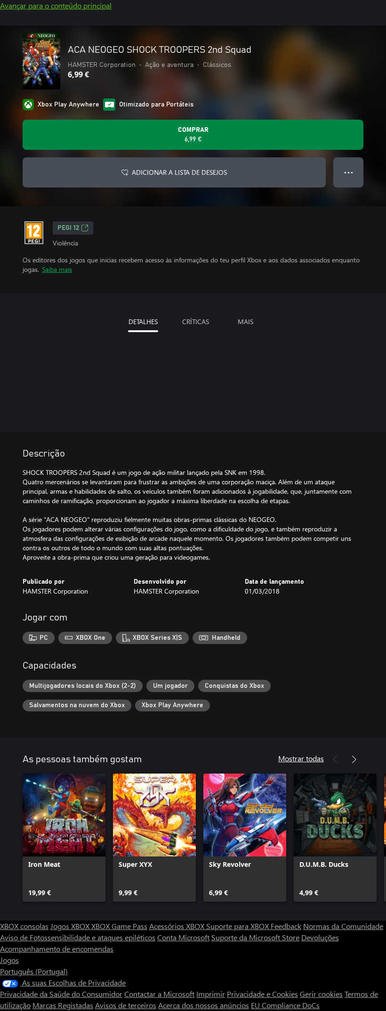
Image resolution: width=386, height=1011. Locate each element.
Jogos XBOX (70, 926)
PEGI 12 (68, 228)
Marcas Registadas (62, 1005)
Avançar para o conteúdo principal (56, 5)
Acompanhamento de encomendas (56, 949)
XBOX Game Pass (119, 926)
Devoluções (320, 937)
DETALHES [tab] (143, 321)
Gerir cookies (321, 994)
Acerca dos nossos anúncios (203, 1005)
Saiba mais (57, 269)
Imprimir (210, 994)
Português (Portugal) (34, 971)
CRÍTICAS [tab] (195, 321)
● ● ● (348, 172)
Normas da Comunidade (343, 926)
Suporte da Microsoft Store (255, 937)
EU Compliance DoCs (285, 1005)
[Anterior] (335, 759)
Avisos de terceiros (125, 1005)
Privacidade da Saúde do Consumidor (61, 994)
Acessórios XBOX (177, 926)
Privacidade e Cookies (262, 994)
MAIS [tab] (245, 321)
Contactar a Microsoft (159, 994)
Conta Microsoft (183, 937)
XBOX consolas (24, 926)
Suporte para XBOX (238, 926)
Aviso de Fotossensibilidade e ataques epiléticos (77, 937)
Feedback (286, 926)
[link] (64, 838)
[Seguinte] (354, 759)
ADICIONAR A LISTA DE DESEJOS (179, 172)
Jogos (9, 960)
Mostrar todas (301, 758)
